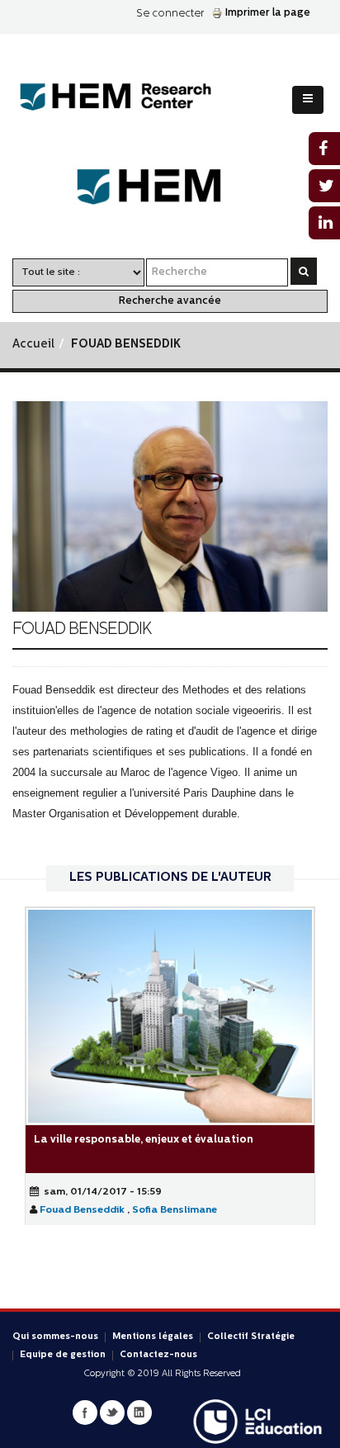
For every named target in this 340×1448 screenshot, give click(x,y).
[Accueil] (128, 97)
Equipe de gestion (63, 1355)
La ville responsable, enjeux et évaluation (143, 1139)
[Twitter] (112, 1412)
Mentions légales (152, 1337)
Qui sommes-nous (55, 1337)
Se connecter (170, 13)
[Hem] (170, 187)
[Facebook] (85, 1412)
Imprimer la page (267, 12)
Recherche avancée (170, 301)
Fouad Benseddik (82, 1210)
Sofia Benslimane (174, 1210)
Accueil (33, 344)
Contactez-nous (158, 1355)
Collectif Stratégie (251, 1337)
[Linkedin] (139, 1412)
